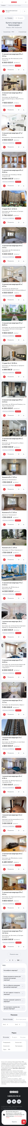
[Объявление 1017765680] (14, 511)
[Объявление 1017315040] (14, 546)
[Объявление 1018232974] (14, 284)
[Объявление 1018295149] (14, 323)
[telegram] (19, 1101)
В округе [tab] (14, 1037)
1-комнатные (8, 32)
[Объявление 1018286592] (14, 621)
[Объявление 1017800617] (14, 170)
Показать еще (14, 954)
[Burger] (26, 2)
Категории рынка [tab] (21, 1019)
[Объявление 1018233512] (14, 892)
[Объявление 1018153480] (14, 245)
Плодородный (7, 1042)
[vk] (9, 1101)
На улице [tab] (23, 1037)
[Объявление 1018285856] (14, 737)
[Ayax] (14, 2)
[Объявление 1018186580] (14, 815)
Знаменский (7, 1046)
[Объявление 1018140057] (14, 853)
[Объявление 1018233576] (14, 132)
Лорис (6, 1049)
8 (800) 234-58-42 (14, 1096)
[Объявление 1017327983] (14, 582)
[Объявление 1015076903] (14, 400)
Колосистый (19, 1042)
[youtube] (14, 1101)
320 (18, 960)
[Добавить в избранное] (18, 70)
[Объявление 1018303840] (14, 93)
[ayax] (14, 1092)
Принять (14, 1122)
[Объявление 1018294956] (14, 660)
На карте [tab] (20, 18)
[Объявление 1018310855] (14, 54)
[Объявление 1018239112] (14, 700)
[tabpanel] (14, 1024)
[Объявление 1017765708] (14, 475)
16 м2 (5, 1024)
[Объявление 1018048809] (14, 362)
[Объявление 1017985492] (14, 931)
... (15, 960)
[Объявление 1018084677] (14, 776)
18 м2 (17, 1024)
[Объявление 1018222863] (14, 208)
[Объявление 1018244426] (14, 438)
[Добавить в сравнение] (23, 70)
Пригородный (19, 1046)
